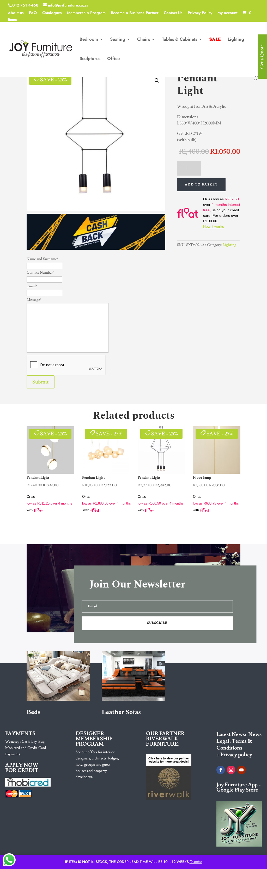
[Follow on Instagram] (231, 770)
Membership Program (86, 13)
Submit (40, 382)
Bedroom (89, 39)
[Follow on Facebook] (220, 770)
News (255, 734)
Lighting (236, 39)
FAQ (33, 13)
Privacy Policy (200, 13)
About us (16, 13)
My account (227, 13)
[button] (157, 80)
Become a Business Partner (135, 13)
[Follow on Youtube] (241, 770)
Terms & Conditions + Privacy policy (234, 748)
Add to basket (201, 185)
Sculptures (90, 59)
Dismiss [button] (196, 862)
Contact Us (173, 13)
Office (113, 59)
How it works (213, 226)
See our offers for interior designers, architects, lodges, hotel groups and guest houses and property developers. (97, 764)
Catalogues (52, 13)
